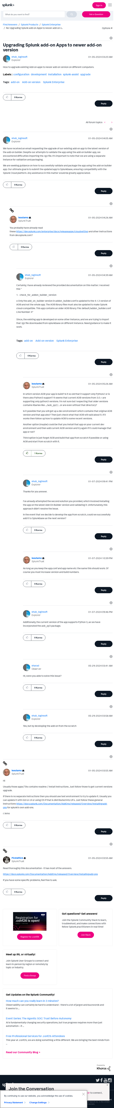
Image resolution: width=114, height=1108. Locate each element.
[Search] (71, 14)
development (39, 74)
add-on (15, 82)
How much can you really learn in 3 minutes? (32, 1000)
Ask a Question (96, 14)
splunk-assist (71, 74)
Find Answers (10, 24)
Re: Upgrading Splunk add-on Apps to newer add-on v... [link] (34, 27)
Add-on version (31, 82)
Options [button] (105, 28)
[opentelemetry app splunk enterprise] (111, 122)
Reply (103, 103)
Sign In (99, 5)
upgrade (85, 74)
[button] (111, 38)
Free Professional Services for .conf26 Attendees (35, 1036)
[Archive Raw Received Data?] (105, 122)
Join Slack (86, 934)
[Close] (83, 1094)
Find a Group (30, 975)
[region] (43, 1099)
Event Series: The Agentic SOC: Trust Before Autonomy (38, 1018)
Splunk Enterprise (51, 24)
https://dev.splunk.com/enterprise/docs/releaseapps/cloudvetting (52, 231)
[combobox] (40, 14)
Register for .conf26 (29, 936)
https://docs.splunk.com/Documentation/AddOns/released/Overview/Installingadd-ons (50, 874)
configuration (21, 74)
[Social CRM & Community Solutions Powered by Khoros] (103, 1067)
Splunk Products (29, 24)
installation (54, 74)
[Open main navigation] (110, 5)
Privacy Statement (13, 1102)
